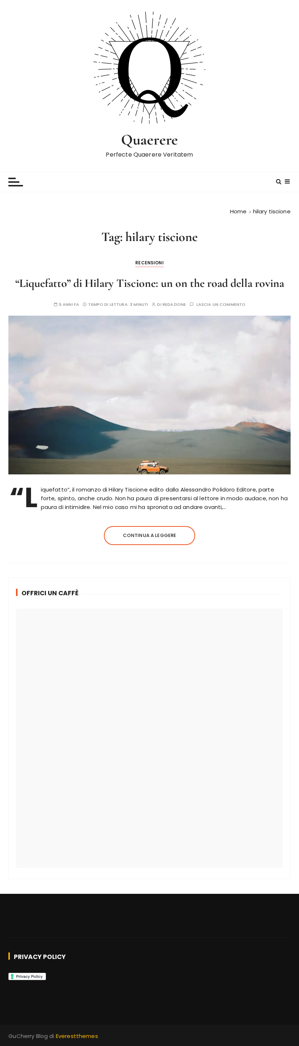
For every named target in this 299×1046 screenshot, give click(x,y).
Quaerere (149, 139)
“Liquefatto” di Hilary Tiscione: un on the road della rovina (149, 283)
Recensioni (149, 263)
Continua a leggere (149, 535)
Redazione (174, 305)
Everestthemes (77, 1036)
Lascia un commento (221, 305)
